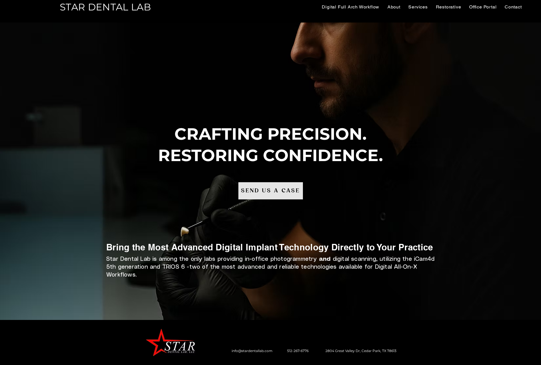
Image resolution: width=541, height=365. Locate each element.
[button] (448, 6)
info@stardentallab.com (252, 351)
